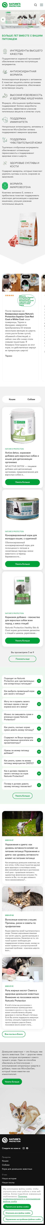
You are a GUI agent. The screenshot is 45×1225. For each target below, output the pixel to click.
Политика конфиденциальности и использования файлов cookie (21, 1199)
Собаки (6, 1164)
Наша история (9, 1178)
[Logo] (12, 5)
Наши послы (8, 1182)
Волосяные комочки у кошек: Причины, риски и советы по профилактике (21, 923)
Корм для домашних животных (17, 1168)
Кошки (5, 1160)
